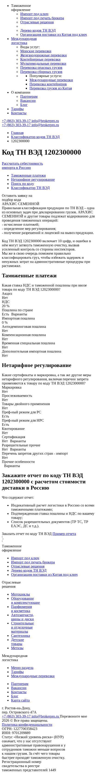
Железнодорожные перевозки (43, 55)
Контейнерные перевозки (40, 59)
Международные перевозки (51, 80)
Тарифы (17, 109)
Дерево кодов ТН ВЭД (38, 30)
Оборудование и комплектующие (25, 600)
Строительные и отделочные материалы (22, 627)
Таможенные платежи (28, 175)
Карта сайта (20, 700)
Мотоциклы (20, 594)
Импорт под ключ (34, 14)
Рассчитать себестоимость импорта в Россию (22, 165)
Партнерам (29, 96)
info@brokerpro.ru (45, 121)
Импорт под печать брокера (42, 18)
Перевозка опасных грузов (41, 68)
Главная (17, 133)
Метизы (17, 648)
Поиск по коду (22, 184)
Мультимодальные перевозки (43, 63)
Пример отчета (64, 534)
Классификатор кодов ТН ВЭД (35, 137)
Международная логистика (24, 41)
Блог (24, 105)
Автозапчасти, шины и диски (22, 617)
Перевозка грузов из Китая (50, 88)
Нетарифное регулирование (33, 179)
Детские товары (17, 642)
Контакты (18, 113)
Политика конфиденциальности (27, 725)
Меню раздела (22, 668)
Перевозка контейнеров (48, 84)
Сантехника (20, 636)
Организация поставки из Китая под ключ (53, 34)
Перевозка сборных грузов (41, 72)
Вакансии (28, 101)
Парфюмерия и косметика (21, 609)
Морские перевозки (35, 51)
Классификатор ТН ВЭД (30, 188)
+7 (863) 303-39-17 (17, 121)
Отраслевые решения (37, 22)
